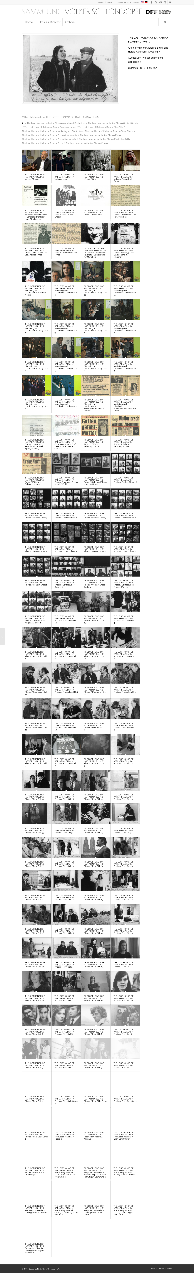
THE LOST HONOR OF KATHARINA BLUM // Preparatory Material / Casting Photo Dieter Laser (94, 1210)
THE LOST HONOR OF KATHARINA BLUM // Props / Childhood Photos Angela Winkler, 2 (66, 481)
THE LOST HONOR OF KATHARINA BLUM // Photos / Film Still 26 (64, 931)
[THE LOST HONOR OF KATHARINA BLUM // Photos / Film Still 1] (36, 1082)
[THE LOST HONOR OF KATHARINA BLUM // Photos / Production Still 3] (66, 637)
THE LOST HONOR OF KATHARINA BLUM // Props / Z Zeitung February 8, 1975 (124, 443)
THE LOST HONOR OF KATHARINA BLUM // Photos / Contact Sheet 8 (66, 515)
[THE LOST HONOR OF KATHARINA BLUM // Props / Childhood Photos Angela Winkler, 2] (66, 463)
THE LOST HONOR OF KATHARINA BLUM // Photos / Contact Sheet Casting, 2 (65, 583)
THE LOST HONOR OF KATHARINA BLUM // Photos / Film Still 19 (94, 897)
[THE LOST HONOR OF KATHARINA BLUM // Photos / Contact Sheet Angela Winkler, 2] (125, 566)
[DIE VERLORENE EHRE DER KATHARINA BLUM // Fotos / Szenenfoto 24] (70, 69)
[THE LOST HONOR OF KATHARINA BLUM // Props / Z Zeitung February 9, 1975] (95, 425)
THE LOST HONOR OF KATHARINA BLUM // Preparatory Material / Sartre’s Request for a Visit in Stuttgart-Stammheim (95, 1172)
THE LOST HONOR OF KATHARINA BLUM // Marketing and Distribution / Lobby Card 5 (66, 366)
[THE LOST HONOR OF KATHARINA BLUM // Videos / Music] (66, 160)
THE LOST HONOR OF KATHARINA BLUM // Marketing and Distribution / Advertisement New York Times (125, 405)
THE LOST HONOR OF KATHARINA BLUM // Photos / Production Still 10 (66, 726)
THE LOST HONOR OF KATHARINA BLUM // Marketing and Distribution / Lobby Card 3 (125, 366)
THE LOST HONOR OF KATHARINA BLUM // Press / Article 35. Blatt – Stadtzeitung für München (125, 252)
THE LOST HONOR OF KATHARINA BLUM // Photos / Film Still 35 (94, 797)
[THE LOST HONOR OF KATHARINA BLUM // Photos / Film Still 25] (125, 914)
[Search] (165, 22)
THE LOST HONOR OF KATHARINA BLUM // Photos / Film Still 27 (124, 897)
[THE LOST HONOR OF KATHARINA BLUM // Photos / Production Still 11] (36, 708)
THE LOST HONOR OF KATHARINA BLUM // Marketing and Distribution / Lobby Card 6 (36, 366)
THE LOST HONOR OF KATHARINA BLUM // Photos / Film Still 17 (94, 931)
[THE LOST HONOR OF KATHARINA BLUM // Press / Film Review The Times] (66, 233)
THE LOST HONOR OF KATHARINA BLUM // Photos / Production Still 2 (125, 655)
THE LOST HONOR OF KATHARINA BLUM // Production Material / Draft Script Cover (124, 1135)
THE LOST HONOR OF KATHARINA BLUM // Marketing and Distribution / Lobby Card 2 (36, 404)
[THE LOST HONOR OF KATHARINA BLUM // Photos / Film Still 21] (95, 847)
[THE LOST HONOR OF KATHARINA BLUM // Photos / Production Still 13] (95, 673)
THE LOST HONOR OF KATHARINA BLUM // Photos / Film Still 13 (35, 998)
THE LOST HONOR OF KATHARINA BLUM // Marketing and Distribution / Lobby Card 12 (95, 290)
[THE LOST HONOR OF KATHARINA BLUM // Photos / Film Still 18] (36, 914)
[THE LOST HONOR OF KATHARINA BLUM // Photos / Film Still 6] (125, 1015)
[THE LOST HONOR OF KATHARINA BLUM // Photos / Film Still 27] (125, 880)
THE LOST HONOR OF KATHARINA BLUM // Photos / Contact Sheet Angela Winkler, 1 (35, 619)
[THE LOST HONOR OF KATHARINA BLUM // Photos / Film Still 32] (66, 813)
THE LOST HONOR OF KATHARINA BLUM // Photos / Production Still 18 (66, 619)
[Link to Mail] (169, 2)
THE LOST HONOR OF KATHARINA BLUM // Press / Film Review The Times (66, 251)
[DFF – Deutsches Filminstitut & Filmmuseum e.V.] (96, 11)
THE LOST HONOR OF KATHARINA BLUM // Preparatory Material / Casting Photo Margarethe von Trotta (66, 1210)
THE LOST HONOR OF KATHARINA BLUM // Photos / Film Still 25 (124, 931)
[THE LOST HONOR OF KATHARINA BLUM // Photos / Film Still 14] (125, 948)
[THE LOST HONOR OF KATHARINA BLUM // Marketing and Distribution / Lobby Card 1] (66, 385)
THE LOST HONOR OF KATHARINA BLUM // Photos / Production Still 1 (66, 689)
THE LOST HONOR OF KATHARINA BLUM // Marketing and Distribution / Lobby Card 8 (95, 328)
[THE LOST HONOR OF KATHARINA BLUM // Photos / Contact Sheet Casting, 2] (66, 566)
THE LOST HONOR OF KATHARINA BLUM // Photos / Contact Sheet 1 (36, 582)
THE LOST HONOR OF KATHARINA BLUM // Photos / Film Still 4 (64, 1065)
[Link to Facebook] (151, 2)
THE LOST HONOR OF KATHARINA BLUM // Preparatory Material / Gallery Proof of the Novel (125, 1171)
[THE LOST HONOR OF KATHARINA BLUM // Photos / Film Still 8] (66, 1015)
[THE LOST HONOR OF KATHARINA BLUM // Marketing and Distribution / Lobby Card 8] (95, 309)
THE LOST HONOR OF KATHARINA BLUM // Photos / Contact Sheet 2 (125, 549)
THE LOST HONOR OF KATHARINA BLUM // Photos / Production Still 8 (125, 726)
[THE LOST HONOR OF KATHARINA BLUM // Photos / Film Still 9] (36, 1015)
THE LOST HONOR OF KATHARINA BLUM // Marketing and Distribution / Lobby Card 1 (66, 404)
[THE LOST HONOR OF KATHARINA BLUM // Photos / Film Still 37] (36, 780)
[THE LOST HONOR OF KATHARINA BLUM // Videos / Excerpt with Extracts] (125, 160)
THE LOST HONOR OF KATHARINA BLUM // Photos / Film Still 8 (64, 1031)
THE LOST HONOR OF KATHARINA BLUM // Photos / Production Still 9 (95, 726)
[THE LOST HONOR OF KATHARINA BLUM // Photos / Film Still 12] (66, 981)
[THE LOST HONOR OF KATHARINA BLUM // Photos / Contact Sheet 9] (36, 498)
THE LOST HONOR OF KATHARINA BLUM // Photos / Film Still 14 (124, 964)
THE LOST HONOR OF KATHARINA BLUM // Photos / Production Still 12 (125, 690)
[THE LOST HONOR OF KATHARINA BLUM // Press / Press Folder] (95, 195)
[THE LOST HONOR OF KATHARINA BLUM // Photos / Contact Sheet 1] (36, 566)
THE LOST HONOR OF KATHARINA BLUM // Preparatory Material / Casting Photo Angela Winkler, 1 (35, 1248)
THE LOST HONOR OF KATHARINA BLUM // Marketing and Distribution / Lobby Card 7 (125, 328)
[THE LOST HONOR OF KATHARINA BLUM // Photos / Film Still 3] (95, 1048)
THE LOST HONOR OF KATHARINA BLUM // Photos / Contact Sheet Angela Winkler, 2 (124, 583)
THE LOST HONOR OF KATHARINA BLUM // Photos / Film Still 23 (94, 830)
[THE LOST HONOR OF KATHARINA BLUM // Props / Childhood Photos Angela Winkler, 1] (95, 463)
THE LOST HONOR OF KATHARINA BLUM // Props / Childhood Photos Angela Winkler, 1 (95, 481)
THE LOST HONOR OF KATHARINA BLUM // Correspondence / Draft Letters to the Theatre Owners (65, 444)
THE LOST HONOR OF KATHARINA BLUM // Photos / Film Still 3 (94, 1065)
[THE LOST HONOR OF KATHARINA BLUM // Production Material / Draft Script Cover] (125, 1117)
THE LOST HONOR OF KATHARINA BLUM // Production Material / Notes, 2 (64, 1135)
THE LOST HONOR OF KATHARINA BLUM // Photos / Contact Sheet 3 (95, 549)
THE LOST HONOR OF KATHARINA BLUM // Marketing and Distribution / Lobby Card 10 (36, 328)
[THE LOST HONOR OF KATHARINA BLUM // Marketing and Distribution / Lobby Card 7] (125, 309)
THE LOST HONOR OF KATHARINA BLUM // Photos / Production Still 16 (36, 655)
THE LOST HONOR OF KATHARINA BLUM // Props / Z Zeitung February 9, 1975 (94, 443)
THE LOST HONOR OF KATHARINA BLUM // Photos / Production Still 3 (66, 655)
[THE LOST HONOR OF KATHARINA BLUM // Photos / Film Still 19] (95, 880)
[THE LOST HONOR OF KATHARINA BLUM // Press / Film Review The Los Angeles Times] (36, 233)
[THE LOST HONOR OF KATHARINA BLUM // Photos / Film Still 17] (95, 914)
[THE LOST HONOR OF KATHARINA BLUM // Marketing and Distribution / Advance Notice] (36, 271)
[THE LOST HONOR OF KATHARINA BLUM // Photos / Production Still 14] (36, 673)
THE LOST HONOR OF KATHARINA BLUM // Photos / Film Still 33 (35, 830)
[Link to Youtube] (160, 2)
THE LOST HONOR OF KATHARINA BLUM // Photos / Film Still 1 (35, 1099)
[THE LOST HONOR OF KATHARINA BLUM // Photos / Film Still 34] (125, 780)
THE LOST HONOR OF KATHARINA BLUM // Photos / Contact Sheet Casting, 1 (94, 583)
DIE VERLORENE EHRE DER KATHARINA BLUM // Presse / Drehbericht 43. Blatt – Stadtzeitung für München (95, 252)
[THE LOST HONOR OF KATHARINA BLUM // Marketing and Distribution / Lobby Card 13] (66, 271)
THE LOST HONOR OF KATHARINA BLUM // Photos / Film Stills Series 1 (36, 1135)
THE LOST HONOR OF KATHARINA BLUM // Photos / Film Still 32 (64, 830)
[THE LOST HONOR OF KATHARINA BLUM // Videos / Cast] (95, 160)
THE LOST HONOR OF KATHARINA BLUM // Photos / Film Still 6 (124, 1031)
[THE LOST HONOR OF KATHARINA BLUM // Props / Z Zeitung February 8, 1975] (125, 425)
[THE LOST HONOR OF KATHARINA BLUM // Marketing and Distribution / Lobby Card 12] (95, 271)
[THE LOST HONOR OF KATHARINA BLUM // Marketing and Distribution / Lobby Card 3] (125, 347)
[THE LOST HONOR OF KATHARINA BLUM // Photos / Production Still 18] (66, 601)
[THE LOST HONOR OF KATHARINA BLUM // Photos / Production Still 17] (95, 601)
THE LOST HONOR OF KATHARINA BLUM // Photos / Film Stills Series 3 (95, 1100)
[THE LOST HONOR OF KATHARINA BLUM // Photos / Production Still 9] (95, 708)
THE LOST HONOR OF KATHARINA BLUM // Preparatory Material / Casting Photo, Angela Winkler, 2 (124, 1210)
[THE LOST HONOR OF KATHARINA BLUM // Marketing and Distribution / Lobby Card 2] (36, 385)
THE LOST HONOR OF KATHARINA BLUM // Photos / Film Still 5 (35, 1065)
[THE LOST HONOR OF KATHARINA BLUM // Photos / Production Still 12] (125, 673)
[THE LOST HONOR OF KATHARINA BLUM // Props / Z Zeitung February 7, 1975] (36, 463)
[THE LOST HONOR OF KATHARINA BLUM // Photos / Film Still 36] (66, 780)
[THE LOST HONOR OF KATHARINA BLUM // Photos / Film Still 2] (125, 1048)
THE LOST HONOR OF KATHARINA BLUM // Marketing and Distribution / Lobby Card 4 (95, 366)
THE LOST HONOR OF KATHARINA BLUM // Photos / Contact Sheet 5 (36, 549)
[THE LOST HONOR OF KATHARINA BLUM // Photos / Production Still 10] (66, 708)
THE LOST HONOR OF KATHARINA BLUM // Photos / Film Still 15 (94, 964)
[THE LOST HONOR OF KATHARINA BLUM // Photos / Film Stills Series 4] (66, 1082)
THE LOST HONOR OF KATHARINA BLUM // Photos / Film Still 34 (124, 797)
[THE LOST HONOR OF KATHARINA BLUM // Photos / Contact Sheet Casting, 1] (95, 566)
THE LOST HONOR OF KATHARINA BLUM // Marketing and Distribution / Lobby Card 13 (66, 290)
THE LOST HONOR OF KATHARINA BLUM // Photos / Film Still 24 (64, 964)
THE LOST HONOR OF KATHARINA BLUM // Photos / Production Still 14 (36, 690)
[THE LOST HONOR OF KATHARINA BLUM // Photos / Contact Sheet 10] (125, 463)
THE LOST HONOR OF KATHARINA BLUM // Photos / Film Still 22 (35, 864)
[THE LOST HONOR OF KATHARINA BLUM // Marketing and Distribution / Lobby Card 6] (36, 347)
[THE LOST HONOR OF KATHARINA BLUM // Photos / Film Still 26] (66, 914)
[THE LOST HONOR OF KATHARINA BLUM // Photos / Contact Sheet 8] (66, 498)
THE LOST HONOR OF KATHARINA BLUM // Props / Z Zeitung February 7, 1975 (35, 481)
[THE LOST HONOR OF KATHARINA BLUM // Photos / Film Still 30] (66, 847)
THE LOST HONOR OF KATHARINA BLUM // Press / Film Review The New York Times (125, 213)
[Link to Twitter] (156, 2)
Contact (101, 2)
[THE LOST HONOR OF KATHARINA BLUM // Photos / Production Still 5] (95, 744)
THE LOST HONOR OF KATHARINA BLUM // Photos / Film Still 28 (64, 897)
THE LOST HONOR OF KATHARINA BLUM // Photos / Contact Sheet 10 (125, 480)
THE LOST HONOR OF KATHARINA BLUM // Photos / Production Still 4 (125, 619)
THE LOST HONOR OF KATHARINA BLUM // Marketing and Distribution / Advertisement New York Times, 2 (95, 405)
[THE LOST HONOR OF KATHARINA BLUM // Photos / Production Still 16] (36, 637)
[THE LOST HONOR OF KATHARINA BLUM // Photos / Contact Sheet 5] (36, 532)
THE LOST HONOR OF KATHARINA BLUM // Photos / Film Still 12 (64, 998)
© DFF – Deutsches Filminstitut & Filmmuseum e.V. (41, 1269)
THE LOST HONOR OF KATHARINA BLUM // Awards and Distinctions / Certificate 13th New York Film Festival (36, 214)
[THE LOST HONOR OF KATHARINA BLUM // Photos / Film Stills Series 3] (95, 1082)
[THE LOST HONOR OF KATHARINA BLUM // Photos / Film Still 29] (125, 847)
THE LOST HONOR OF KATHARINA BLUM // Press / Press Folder (94, 212)
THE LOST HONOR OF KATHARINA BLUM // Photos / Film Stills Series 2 (125, 1100)
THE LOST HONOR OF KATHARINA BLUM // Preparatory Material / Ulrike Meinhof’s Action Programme (65, 1172)
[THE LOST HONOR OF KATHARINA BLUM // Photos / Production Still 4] (125, 601)
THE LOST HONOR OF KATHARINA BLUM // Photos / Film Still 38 (124, 761)
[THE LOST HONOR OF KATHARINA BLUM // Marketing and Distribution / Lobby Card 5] (66, 347)
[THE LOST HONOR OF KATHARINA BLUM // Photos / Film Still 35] (95, 780)
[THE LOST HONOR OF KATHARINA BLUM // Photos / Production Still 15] (95, 637)
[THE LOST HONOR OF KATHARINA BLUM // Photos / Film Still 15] (95, 948)
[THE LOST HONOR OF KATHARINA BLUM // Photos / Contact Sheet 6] (125, 498)
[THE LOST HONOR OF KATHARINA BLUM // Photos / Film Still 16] (36, 948)
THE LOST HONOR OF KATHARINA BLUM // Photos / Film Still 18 (35, 931)
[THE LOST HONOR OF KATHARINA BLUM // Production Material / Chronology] (36, 1153)
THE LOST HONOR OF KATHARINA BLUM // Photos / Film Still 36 (64, 797)
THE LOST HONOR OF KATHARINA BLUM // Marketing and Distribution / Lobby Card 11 (125, 290)
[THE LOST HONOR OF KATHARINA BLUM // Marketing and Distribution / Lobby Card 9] (66, 309)
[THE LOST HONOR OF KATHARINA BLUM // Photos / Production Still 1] (66, 673)
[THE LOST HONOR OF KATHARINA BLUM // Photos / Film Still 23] (95, 813)
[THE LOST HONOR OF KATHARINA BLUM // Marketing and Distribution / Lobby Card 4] (95, 347)
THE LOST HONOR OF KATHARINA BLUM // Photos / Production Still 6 (66, 762)
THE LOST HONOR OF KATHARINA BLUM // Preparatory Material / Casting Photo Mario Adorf (36, 1209)
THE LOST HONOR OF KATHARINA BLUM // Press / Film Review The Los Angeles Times (36, 251)
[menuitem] (101, 2)
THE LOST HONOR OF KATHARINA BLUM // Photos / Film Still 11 (94, 998)
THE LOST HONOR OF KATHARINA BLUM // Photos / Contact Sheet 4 (66, 549)
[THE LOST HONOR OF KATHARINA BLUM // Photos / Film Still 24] (66, 948)
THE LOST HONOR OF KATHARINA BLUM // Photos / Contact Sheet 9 (36, 515)
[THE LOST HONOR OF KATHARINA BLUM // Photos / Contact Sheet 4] (66, 532)
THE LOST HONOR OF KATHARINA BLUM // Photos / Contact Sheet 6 (125, 515)
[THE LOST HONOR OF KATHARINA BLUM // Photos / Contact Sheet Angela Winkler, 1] (36, 601)
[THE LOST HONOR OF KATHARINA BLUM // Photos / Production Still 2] (125, 637)
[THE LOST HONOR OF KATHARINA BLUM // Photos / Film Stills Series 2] (125, 1082)
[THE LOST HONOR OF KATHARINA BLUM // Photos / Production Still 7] (36, 744)
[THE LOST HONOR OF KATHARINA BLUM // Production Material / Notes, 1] (95, 1117)
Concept (110, 2)
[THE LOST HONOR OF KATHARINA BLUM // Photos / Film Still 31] (125, 813)
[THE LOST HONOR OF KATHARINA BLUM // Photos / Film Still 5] (36, 1048)
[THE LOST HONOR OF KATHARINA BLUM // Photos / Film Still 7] (95, 1015)
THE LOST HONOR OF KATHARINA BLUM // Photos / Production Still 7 (36, 762)
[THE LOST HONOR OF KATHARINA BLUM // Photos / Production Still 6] (66, 744)
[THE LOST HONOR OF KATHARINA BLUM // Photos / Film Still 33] (36, 813)
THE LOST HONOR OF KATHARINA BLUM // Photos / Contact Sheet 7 (95, 515)
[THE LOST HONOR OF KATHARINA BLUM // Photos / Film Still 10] (125, 981)
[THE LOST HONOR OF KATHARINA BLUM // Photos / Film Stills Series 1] (36, 1117)
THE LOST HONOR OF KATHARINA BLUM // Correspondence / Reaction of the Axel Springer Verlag (35, 444)
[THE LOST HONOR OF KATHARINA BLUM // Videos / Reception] (36, 160)
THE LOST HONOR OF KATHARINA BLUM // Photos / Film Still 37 (35, 797)
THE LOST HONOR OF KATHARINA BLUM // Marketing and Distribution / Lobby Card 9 (66, 328)
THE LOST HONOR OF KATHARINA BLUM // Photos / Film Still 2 (124, 1065)
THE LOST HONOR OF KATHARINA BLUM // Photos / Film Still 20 (35, 897)
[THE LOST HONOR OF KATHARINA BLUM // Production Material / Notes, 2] (66, 1117)
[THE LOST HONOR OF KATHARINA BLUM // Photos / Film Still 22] (36, 847)
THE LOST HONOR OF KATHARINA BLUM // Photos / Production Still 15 (95, 655)
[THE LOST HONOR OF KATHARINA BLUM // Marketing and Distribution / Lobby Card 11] (125, 271)
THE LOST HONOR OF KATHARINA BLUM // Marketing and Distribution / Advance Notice (35, 290)
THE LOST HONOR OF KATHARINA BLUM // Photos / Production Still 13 (95, 690)
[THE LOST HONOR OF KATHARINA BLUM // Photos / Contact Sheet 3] (95, 532)
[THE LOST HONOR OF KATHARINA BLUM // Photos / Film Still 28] (66, 880)
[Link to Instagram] (165, 2)
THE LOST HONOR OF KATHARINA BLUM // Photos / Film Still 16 (35, 964)
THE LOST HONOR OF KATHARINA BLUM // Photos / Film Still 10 (124, 998)
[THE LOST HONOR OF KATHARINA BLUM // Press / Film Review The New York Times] (125, 195)
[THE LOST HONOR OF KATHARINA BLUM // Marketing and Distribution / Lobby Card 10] (36, 309)
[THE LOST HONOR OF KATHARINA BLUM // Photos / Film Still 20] (36, 880)
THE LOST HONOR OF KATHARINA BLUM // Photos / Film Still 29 (124, 864)
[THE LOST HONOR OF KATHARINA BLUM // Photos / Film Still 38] (125, 744)
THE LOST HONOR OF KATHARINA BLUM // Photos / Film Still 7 (94, 1031)
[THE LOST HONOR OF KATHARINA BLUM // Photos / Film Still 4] (66, 1048)
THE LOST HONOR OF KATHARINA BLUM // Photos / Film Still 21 (94, 864)
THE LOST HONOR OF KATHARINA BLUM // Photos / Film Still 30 (64, 864)
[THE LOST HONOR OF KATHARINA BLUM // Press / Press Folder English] (66, 195)
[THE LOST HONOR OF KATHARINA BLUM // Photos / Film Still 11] (95, 981)
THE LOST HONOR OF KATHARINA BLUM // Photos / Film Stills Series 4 (66, 1100)
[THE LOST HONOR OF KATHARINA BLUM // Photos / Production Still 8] (125, 708)
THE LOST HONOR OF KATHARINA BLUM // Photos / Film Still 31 (124, 830)
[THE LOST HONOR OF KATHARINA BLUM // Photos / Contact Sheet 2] (125, 532)
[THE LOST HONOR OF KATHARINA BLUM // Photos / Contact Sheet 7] (95, 498)
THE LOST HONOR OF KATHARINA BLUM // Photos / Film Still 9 (35, 1031)
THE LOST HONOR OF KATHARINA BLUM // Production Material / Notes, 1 (94, 1135)
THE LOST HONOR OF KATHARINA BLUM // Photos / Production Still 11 (36, 726)
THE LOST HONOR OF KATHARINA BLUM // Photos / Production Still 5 (95, 762)
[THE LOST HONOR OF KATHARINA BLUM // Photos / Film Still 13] (36, 981)
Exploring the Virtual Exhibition (128, 2)
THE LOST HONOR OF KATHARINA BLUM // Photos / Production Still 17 (95, 619)
